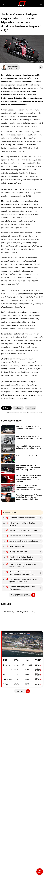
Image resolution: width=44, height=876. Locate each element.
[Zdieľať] (41, 67)
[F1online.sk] (22, 3)
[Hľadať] (2, 4)
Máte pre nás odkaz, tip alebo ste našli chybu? (24, 412)
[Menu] (40, 4)
